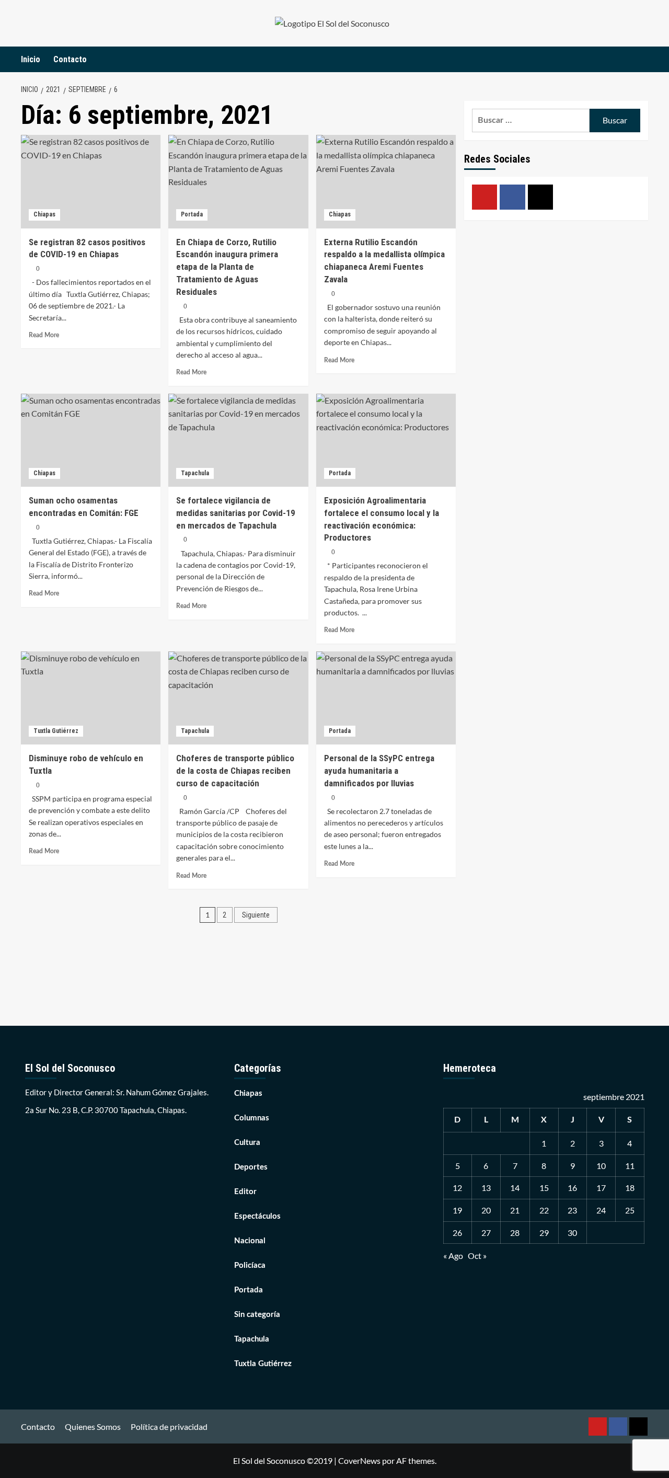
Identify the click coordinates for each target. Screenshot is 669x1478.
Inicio (30, 59)
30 (572, 1233)
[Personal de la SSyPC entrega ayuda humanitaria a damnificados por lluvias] (386, 697)
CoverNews (359, 1460)
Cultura (247, 1143)
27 (486, 1233)
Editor (245, 1192)
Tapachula (195, 473)
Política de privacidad (169, 1426)
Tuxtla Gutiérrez (55, 731)
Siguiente (256, 915)
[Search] (641, 59)
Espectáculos (257, 1216)
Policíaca (250, 1265)
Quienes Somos (93, 1426)
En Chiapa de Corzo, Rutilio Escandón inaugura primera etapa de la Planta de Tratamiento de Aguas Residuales (227, 267)
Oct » (477, 1256)
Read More (44, 335)
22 (544, 1210)
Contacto (70, 59)
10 (601, 1166)
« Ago (453, 1256)
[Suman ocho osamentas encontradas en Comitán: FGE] (90, 440)
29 (544, 1233)
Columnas (251, 1118)
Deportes (251, 1167)
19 (457, 1210)
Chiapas (44, 214)
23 (572, 1210)
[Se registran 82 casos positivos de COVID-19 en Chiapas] (90, 181)
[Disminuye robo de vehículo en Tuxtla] (90, 697)
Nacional (250, 1241)
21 (515, 1210)
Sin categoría (257, 1315)
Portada (192, 214)
